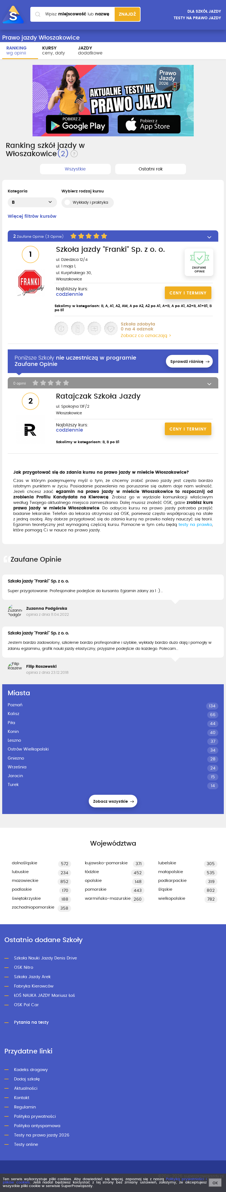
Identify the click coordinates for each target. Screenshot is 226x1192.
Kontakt (21, 1098)
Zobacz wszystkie (111, 802)
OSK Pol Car (26, 1005)
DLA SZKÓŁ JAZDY (204, 11)
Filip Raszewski (41, 667)
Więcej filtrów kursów (32, 216)
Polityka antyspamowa (37, 1126)
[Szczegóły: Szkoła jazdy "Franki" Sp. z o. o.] (30, 283)
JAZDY (90, 50)
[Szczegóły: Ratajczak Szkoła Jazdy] (30, 430)
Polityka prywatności (35, 1116)
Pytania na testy (31, 1022)
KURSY (53, 50)
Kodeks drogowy (31, 1070)
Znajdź (127, 14)
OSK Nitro (23, 967)
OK (215, 1183)
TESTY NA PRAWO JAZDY (197, 18)
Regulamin (25, 1107)
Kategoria (18, 191)
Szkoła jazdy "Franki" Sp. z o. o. (38, 581)
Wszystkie (75, 169)
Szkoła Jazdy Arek (32, 977)
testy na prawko (195, 525)
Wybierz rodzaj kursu (82, 191)
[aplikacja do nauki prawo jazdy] (113, 100)
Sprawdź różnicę (187, 362)
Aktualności (25, 1088)
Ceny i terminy (188, 293)
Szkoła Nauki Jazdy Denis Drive (45, 958)
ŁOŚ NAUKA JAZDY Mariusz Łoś (44, 996)
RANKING (16, 50)
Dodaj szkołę (27, 1079)
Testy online (26, 1145)
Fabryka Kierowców (33, 986)
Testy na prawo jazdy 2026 (41, 1135)
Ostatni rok (151, 169)
